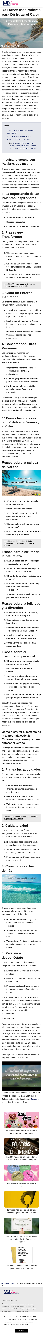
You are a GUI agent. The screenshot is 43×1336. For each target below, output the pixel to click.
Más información (22, 1324)
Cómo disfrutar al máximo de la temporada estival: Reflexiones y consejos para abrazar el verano (23, 145)
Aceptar (21, 1330)
